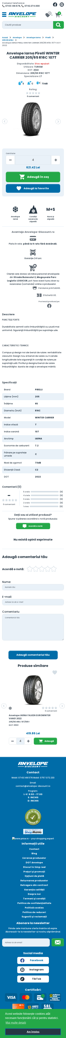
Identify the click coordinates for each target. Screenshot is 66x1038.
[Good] (36, 569)
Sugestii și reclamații (34, 916)
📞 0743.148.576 (11, 5)
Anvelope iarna (33, 37)
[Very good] (42, 569)
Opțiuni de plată (34, 876)
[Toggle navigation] (4, 14)
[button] (4, 121)
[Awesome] (54, 569)
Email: (33, 782)
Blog (34, 853)
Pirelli (48, 37)
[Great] (48, 569)
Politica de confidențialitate (34, 903)
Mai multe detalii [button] (16, 1022)
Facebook (36, 960)
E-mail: (7, 597)
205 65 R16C (8, 40)
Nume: (6, 582)
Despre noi (34, 894)
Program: (33, 790)
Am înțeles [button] (33, 1031)
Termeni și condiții (34, 898)
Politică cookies (34, 907)
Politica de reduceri (34, 912)
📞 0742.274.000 (30, 5)
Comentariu (10, 612)
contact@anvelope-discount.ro (33, 786)
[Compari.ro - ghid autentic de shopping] (33, 817)
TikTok (36, 979)
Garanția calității (34, 889)
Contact (34, 849)
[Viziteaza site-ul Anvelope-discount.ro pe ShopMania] (33, 831)
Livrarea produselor (34, 857)
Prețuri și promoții (34, 871)
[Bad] (30, 569)
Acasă (5, 37)
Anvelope (17, 37)
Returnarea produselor (34, 880)
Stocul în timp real (34, 867)
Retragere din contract (34, 885)
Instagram (36, 969)
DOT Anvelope (34, 862)
